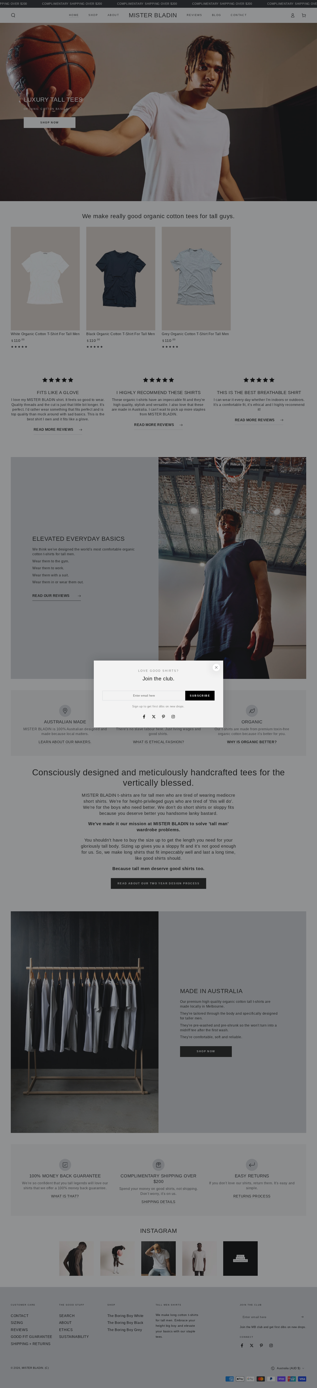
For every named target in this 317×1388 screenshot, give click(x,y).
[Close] (216, 667)
